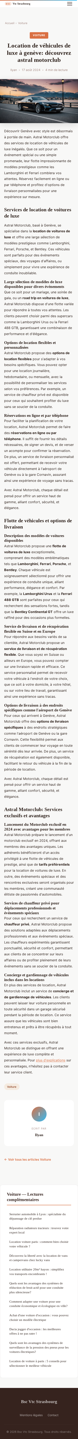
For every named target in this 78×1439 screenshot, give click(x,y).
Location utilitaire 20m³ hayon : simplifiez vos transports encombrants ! (36, 1271)
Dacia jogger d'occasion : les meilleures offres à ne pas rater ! (35, 1331)
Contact (53, 1415)
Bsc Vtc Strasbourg (39, 1401)
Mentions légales (31, 1415)
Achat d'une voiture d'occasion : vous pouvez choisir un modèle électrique (39, 1317)
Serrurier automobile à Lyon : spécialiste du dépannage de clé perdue (37, 1216)
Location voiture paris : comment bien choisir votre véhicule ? (38, 1244)
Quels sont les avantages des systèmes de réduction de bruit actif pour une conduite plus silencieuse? (36, 1287)
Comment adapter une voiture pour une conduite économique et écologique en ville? (38, 1304)
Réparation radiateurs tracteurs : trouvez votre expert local (39, 1230)
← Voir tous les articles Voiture (27, 1159)
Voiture (22, 23)
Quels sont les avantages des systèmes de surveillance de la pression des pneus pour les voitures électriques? (39, 1347)
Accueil (9, 23)
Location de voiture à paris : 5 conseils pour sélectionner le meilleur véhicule (37, 1363)
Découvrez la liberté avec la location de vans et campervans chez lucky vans (38, 1258)
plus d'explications (50, 1060)
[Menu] (70, 3)
